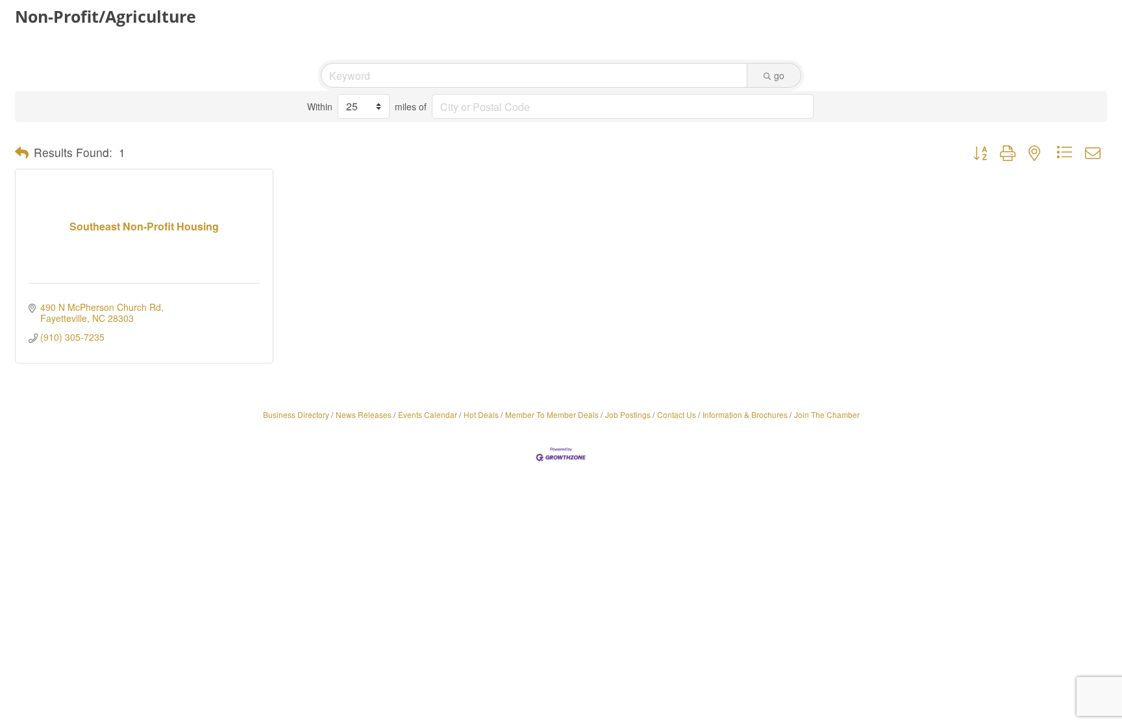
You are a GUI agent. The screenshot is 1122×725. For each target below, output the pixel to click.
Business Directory (296, 414)
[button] (22, 152)
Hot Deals (481, 414)
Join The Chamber (827, 414)
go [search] (779, 75)
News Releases (364, 414)
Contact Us (676, 414)
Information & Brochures (745, 414)
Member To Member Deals (552, 414)
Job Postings (628, 414)
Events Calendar (427, 414)
